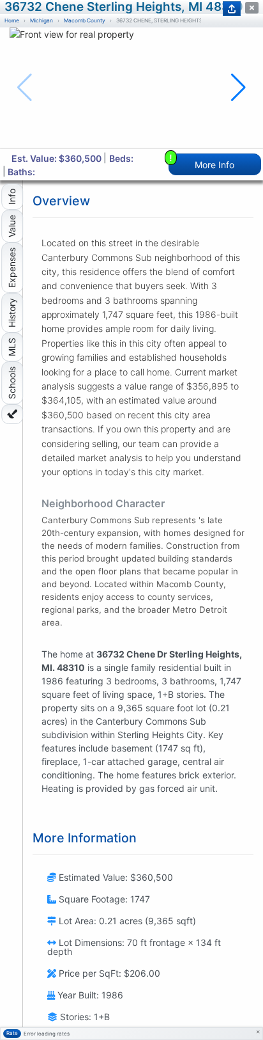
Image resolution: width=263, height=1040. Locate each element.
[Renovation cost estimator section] (12, 414)
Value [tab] (11, 226)
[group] (131, 88)
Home (11, 20)
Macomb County (84, 20)
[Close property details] (252, 8)
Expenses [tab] (11, 268)
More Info (202, 161)
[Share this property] (232, 8)
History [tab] (11, 312)
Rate (12, 1033)
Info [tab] (11, 197)
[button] (238, 88)
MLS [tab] (11, 347)
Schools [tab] (11, 382)
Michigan (41, 20)
